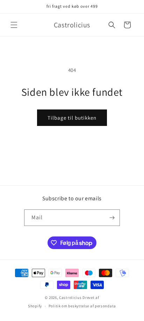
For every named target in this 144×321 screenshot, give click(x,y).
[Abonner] (112, 217)
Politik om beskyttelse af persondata (82, 305)
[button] (14, 25)
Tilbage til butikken (72, 117)
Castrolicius (70, 297)
